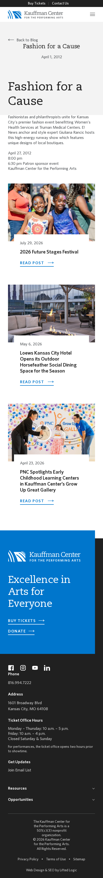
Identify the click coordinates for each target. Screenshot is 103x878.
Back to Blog (27, 40)
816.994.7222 (19, 683)
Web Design (35, 870)
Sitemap (79, 859)
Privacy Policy (28, 859)
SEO (51, 870)
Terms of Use (56, 859)
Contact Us (60, 3)
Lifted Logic (68, 870)
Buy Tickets (37, 3)
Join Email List (19, 770)
